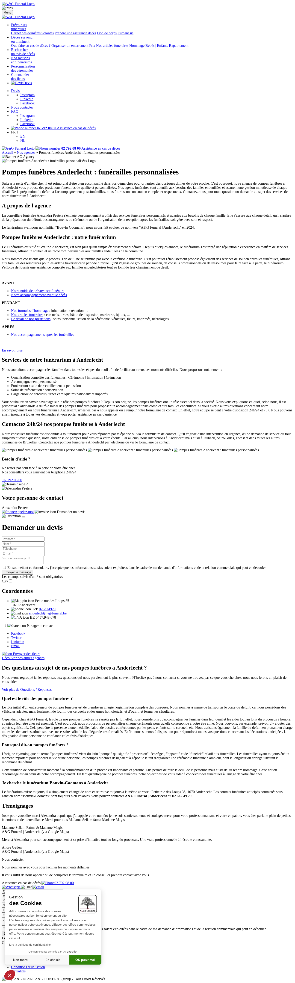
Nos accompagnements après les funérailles (42, 335)
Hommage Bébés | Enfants (148, 45)
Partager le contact (40, 626)
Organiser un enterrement (69, 45)
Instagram (27, 95)
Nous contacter (22, 107)
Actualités (18, 971)
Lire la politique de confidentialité (30, 944)
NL (22, 140)
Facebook (27, 103)
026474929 (47, 609)
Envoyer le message (17, 572)
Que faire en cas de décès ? (30, 45)
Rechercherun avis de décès (23, 52)
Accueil (7, 152)
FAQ (14, 111)
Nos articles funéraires (112, 45)
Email (15, 646)
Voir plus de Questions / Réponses (27, 689)
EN (22, 136)
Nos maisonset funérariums (21, 60)
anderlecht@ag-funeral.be (48, 613)
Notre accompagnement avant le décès (39, 295)
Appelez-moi (24, 512)
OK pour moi (85, 960)
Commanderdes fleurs (20, 77)
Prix (92, 45)
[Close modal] (23, 517)
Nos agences (26, 152)
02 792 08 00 (12, 480)
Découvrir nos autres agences (23, 658)
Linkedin (26, 99)
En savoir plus (12, 350)
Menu (7, 12)
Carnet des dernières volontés (32, 33)
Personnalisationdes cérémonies (23, 68)
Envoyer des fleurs (26, 654)
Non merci (20, 960)
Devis (27, 83)
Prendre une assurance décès (75, 33)
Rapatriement (178, 45)
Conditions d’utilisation (28, 967)
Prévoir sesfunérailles (19, 27)
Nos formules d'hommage (29, 311)
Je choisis (53, 960)
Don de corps (107, 33)
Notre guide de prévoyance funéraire (37, 291)
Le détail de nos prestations (30, 319)
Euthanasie (125, 33)
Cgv (5, 581)
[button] (9, 975)
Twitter (16, 638)
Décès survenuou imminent (21, 39)
